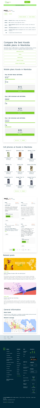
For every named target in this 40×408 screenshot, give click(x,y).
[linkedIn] (31, 352)
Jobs (24, 375)
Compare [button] (23, 140)
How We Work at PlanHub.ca (26, 367)
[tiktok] (33, 352)
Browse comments (22, 16)
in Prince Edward (9, 370)
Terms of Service (22, 397)
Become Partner (25, 377)
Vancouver (18, 353)
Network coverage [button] (20, 60)
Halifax (18, 371)
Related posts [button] (20, 57)
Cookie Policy (33, 397)
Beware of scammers (25, 384)
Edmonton (18, 359)
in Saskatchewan (9, 374)
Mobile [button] (6, 13)
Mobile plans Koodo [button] (20, 51)
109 (25, 249)
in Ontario (8, 368)
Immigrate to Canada (25, 352)
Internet (18, 349)
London (18, 367)
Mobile (7, 349)
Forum (24, 354)
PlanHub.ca (8, 397)
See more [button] (20, 91)
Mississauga (19, 363)
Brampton (18, 365)
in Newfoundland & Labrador (9, 360)
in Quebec (8, 372)
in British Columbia (9, 353)
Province (32, 368)
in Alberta (7, 351)
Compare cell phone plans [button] (20, 63)
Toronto (18, 351)
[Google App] (33, 359)
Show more (17, 140)
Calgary (18, 357)
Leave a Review (32, 16)
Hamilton (18, 369)
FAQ (24, 356)
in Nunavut (8, 366)
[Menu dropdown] (33, 2)
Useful (7, 220)
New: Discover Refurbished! (20, 5)
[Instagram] (33, 351)
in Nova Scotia (8, 364)
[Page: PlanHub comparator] (8, 2)
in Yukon (7, 376)
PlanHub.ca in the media (26, 381)
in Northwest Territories (10, 362)
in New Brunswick (9, 357)
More (6, 231)
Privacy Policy (28, 397)
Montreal (7, 380)
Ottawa (18, 361)
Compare (23, 191)
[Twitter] (35, 351)
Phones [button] (20, 54)
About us (25, 361)
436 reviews (11, 198)
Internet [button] (10, 13)
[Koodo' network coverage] (20, 325)
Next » (29, 249)
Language (32, 362)
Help (24, 349)
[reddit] (35, 352)
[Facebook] (31, 351)
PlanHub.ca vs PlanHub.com (25, 387)
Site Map (4, 398)
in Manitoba (8, 355)
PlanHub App (25, 370)
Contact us (25, 372)
